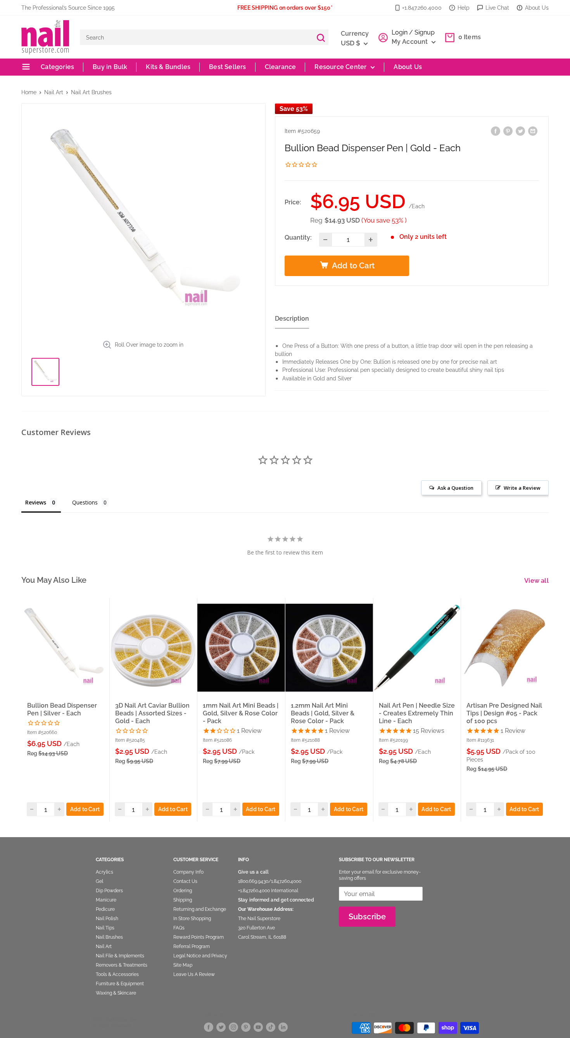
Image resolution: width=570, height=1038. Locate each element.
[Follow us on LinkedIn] (283, 1026)
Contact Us (185, 881)
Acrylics (104, 872)
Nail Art (53, 92)
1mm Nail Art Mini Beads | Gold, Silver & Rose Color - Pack (240, 713)
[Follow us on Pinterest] (245, 1026)
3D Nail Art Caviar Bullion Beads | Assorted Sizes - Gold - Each (152, 713)
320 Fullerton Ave (256, 928)
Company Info (188, 872)
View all (537, 580)
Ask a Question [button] (455, 487)
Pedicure (105, 909)
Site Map (182, 965)
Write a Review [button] (522, 487)
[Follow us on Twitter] (221, 1026)
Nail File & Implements (120, 956)
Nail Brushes (109, 937)
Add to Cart (85, 809)
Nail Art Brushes (91, 92)
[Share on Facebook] (495, 131)
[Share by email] (532, 131)
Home (28, 92)
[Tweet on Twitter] (520, 131)
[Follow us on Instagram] (233, 1026)
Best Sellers (227, 67)
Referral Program (191, 946)
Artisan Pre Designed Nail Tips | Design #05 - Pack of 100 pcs (504, 713)
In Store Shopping (192, 918)
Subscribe (367, 916)
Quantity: (298, 237)
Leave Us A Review (194, 974)
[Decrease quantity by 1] (326, 239)
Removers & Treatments (121, 965)
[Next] (549, 709)
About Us (537, 8)
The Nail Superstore (259, 918)
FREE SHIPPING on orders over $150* (285, 8)
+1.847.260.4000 (422, 8)
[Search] (320, 37)
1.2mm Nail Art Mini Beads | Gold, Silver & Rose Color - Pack (322, 713)
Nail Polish (107, 918)
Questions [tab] (85, 502)
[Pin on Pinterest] (508, 131)
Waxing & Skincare (116, 993)
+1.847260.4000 (254, 890)
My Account (411, 41)
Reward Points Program (198, 937)
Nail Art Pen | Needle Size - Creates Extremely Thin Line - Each (417, 713)
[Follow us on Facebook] (208, 1026)
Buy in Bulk (110, 67)
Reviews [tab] (35, 502)
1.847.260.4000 (286, 881)
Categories (56, 67)
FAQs (179, 928)
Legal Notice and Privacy (200, 956)
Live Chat (497, 8)
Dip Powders (109, 890)
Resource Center (340, 67)
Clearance (280, 67)
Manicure (106, 900)
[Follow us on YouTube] (258, 1026)
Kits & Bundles (168, 67)
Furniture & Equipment (120, 983)
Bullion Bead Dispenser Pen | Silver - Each (62, 709)
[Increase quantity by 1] (371, 239)
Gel (99, 881)
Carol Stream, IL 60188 (262, 937)
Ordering (182, 890)
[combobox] (196, 37)
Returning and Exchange (199, 909)
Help (464, 8)
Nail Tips (105, 928)
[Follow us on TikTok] (270, 1026)
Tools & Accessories (117, 974)
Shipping (182, 900)
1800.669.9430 (253, 881)
